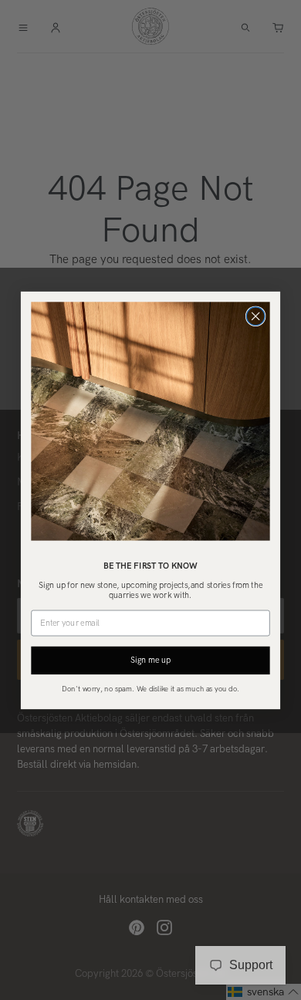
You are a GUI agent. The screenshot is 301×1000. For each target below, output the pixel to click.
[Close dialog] (255, 316)
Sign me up (150, 659)
